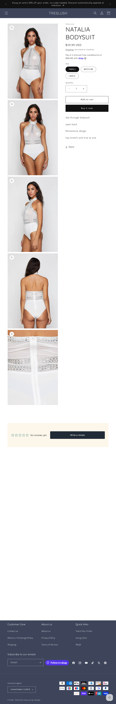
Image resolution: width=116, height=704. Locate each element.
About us (46, 631)
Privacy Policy (48, 638)
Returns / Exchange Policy (20, 638)
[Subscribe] (40, 662)
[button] (6, 13)
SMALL (72, 69)
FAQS (78, 645)
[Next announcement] (110, 4)
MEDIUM (88, 69)
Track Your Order (84, 631)
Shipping (70, 50)
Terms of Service (50, 645)
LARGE (72, 76)
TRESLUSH (19, 700)
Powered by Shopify (32, 700)
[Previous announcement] (6, 4)
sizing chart (81, 638)
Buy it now (87, 108)
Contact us (13, 631)
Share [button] (71, 147)
